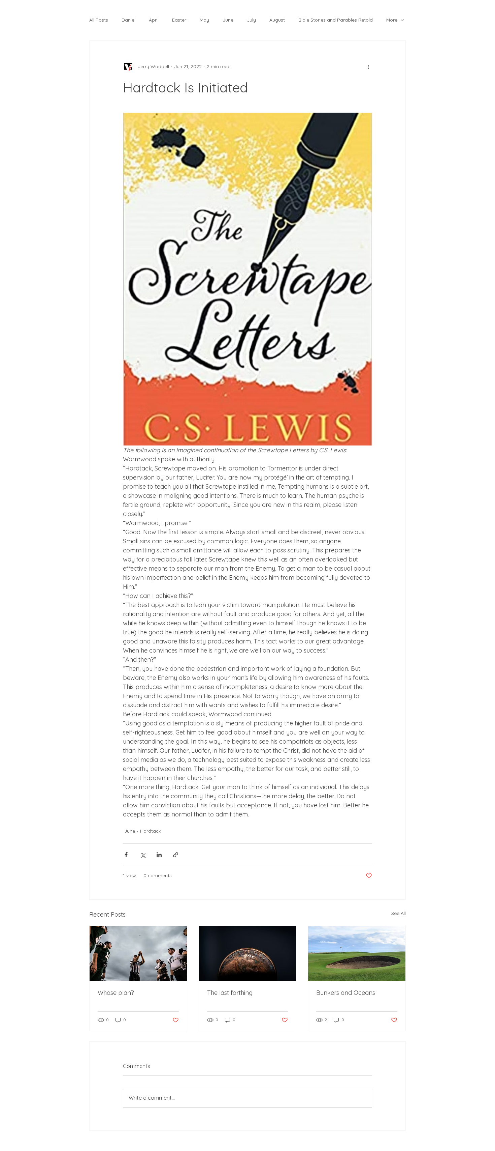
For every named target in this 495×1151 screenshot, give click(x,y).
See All (398, 913)
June (228, 20)
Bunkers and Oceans (345, 993)
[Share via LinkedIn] (159, 855)
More (391, 20)
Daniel (128, 20)
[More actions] (368, 66)
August (277, 20)
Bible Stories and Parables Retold (335, 20)
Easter (179, 20)
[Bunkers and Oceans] (356, 953)
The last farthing (230, 993)
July (251, 20)
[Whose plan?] (138, 953)
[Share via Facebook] (126, 855)
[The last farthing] (247, 953)
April (154, 20)
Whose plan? (116, 993)
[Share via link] (175, 855)
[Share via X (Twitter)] (142, 855)
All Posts (98, 20)
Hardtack (150, 831)
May (204, 20)
